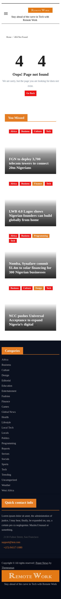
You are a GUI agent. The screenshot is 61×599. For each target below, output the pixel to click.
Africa (14, 131)
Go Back (30, 93)
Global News (9, 412)
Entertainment (9, 391)
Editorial (6, 380)
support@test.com (11, 542)
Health (5, 417)
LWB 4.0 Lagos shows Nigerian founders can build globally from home (30, 215)
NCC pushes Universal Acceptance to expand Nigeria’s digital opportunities (26, 322)
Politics (5, 438)
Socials (5, 459)
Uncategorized (9, 480)
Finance (38, 183)
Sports (5, 464)
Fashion (6, 396)
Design (38, 288)
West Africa (8, 490)
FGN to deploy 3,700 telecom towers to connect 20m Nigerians (28, 163)
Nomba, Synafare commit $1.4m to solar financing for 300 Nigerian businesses (30, 267)
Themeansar (8, 567)
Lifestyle (6, 422)
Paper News (42, 563)
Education (7, 385)
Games (5, 406)
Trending (6, 474)
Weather (6, 485)
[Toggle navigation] (6, 13)
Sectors (5, 453)
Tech (48, 131)
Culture (38, 131)
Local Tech (8, 427)
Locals (5, 432)
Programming (41, 236)
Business (25, 131)
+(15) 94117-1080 (13, 547)
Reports (6, 448)
